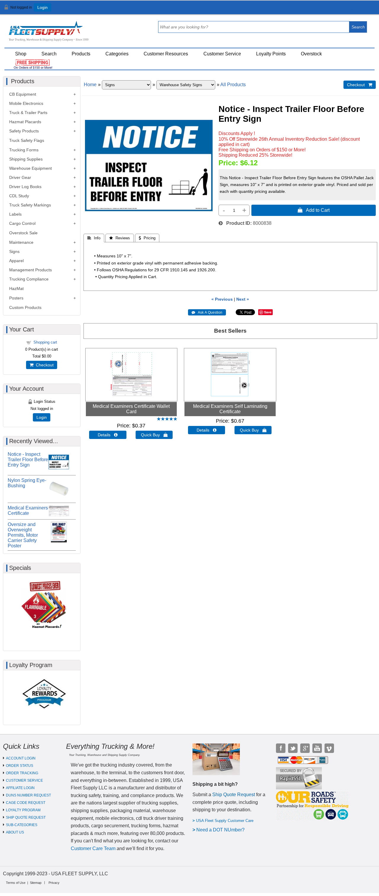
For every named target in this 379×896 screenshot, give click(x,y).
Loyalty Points (271, 53)
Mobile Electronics (26, 103)
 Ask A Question (207, 312)
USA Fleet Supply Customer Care (224, 820)
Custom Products (25, 307)
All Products (233, 84)
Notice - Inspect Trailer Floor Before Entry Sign (28, 459)
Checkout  (359, 85)
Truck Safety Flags (26, 140)
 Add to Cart (314, 210)
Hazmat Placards (25, 121)
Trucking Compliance (29, 279)
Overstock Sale (23, 232)
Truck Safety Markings (30, 205)
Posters (16, 298)
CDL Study (19, 195)
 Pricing (147, 238)
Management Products (30, 269)
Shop (20, 53)
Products (81, 53)
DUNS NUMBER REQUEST (28, 795)
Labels (15, 214)
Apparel (16, 260)
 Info (93, 238)
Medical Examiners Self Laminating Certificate (230, 409)
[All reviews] (167, 419)
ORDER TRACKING (22, 773)
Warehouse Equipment (30, 168)
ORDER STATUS (19, 766)
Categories (117, 53)
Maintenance (21, 242)
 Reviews (119, 238)
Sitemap (35, 882)
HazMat (16, 288)
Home (90, 84)
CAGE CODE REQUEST (25, 803)
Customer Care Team (93, 848)
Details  (108, 435)
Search (49, 53)
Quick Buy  (154, 435)
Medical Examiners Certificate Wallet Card (131, 409)
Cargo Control (22, 223)
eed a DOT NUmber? (222, 829)
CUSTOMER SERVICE (24, 780)
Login (42, 7)
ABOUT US (15, 832)
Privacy (54, 882)
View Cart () (358, 10)
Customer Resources (166, 53)
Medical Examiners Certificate (28, 510)
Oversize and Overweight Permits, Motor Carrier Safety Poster (23, 535)
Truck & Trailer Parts (28, 112)
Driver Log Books (25, 186)
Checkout (43, 365)
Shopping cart (45, 342)
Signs (14, 251)
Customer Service (222, 53)
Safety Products (24, 131)
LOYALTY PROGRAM (23, 810)
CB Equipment (22, 94)
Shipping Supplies (26, 159)
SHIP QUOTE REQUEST (26, 817)
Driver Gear (20, 177)
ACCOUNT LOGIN (21, 758)
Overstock (311, 53)
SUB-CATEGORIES (21, 825)
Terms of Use (15, 882)
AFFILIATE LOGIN (20, 788)
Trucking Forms (23, 150)
